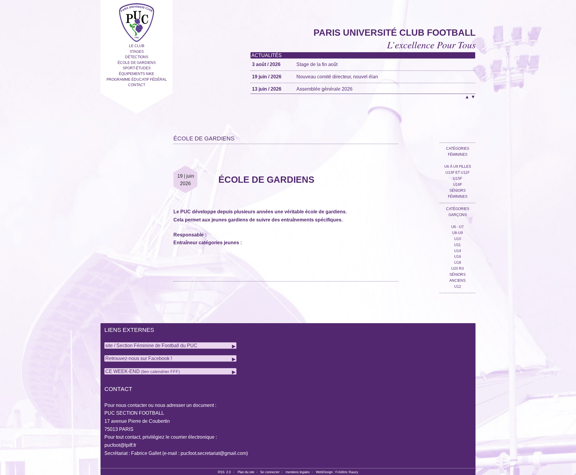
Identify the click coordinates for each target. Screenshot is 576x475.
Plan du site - (249, 472)
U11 (457, 245)
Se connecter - (272, 472)
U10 (457, 239)
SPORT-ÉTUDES (137, 68)
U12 (457, 286)
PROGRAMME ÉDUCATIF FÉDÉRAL (136, 79)
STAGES (137, 52)
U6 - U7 (457, 227)
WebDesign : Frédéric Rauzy (337, 472)
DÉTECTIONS (136, 57)
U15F (457, 178)
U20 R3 (457, 268)
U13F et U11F (458, 172)
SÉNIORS (457, 274)
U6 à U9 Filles (457, 166)
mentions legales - (300, 472)
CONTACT (136, 85)
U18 (457, 262)
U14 (457, 251)
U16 (457, 256)
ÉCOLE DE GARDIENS (137, 63)
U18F (457, 184)
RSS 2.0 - (227, 472)
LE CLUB (136, 46)
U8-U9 (457, 233)
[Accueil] (136, 21)
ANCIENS (457, 280)
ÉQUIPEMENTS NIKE (136, 74)
